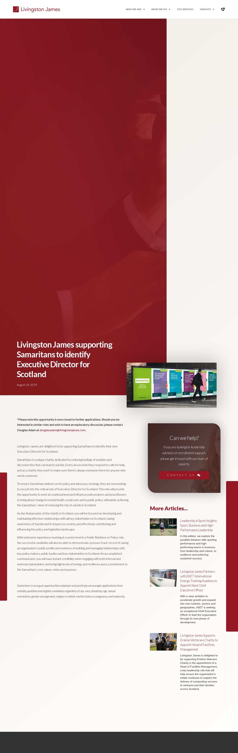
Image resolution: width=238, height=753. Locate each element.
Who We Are (133, 9)
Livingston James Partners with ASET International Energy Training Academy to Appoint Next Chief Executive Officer (198, 580)
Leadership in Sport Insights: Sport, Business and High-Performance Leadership (198, 525)
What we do (159, 9)
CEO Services (185, 9)
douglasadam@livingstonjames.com (62, 430)
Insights (205, 9)
